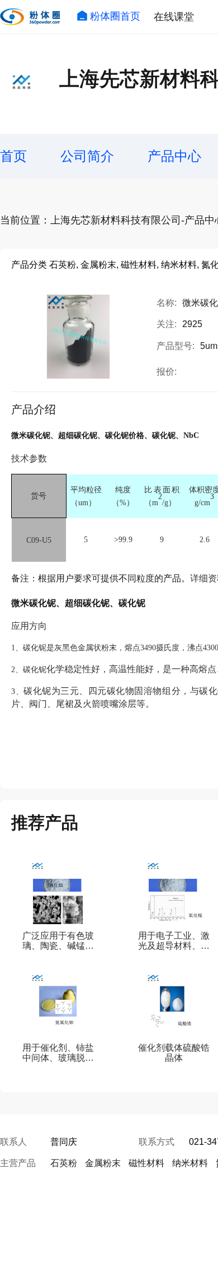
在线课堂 (174, 16)
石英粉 (63, 1163)
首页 (13, 156)
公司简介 (87, 156)
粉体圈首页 (115, 16)
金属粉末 (103, 1163)
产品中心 (174, 156)
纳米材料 (190, 1163)
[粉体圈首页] (30, 17)
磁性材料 (146, 1163)
